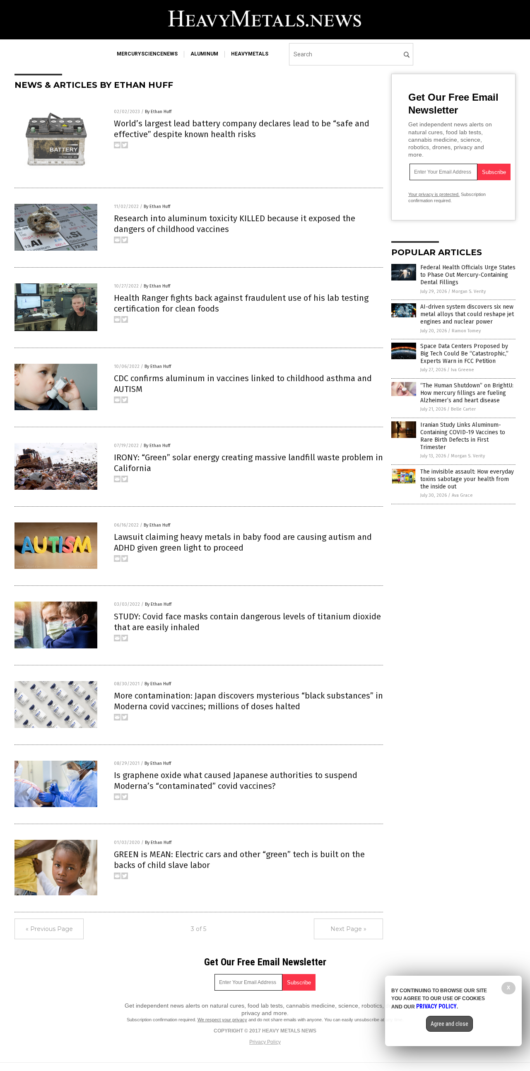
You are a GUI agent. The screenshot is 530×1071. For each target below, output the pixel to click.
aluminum (204, 54)
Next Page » (348, 929)
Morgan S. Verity (469, 291)
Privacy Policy (265, 1042)
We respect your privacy (222, 1019)
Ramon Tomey (466, 331)
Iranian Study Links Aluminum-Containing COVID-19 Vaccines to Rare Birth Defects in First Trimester (462, 436)
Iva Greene (462, 369)
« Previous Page (49, 929)
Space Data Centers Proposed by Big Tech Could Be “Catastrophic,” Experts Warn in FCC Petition (464, 354)
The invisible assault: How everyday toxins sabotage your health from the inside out (467, 479)
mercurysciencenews (147, 54)
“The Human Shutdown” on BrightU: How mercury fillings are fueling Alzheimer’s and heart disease (466, 393)
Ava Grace (462, 495)
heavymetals (249, 54)
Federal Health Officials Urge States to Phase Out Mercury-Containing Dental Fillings (468, 275)
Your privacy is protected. (434, 194)
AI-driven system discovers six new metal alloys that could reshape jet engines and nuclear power (467, 314)
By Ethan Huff (158, 111)
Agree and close (449, 1023)
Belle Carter (463, 409)
